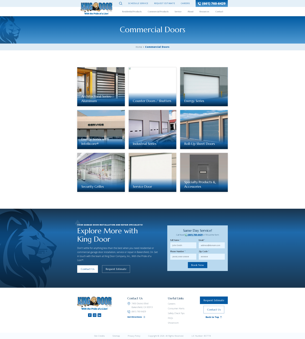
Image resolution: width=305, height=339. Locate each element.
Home (139, 46)
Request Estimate (164, 3)
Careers (185, 3)
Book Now (197, 265)
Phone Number (178, 251)
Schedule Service (138, 3)
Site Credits (99, 336)
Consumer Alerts (176, 308)
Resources (204, 12)
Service (178, 12)
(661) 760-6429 (195, 234)
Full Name (175, 240)
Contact (219, 12)
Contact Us (87, 269)
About (190, 12)
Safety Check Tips (176, 313)
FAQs (170, 318)
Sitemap (116, 336)
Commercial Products (158, 12)
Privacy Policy (134, 336)
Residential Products (132, 12)
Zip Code (204, 251)
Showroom (173, 322)
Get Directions (134, 317)
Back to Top (212, 317)
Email (202, 240)
